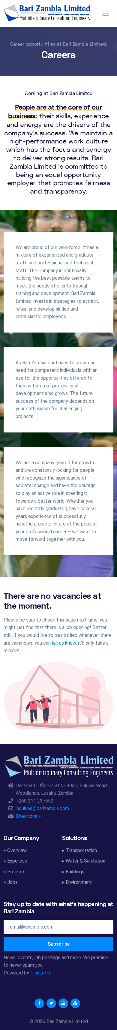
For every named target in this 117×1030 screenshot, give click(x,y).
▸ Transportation (79, 850)
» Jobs (11, 882)
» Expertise (15, 861)
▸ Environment (77, 882)
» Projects (15, 872)
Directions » (28, 816)
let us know (64, 643)
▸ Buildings (73, 872)
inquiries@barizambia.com (42, 808)
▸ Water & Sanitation (83, 861)
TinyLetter (41, 973)
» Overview (15, 850)
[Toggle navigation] (105, 13)
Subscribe (59, 944)
